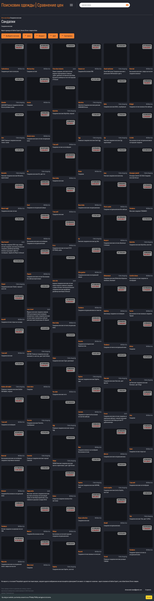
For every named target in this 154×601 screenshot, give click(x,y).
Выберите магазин (12, 36)
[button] (71, 5)
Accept (149, 597)
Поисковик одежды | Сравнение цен (32, 5)
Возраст (42, 36)
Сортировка (68, 36)
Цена (29, 36)
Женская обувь (5, 18)
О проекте (148, 590)
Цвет (54, 36)
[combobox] (104, 5)
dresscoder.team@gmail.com (133, 590)
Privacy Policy (33, 597)
